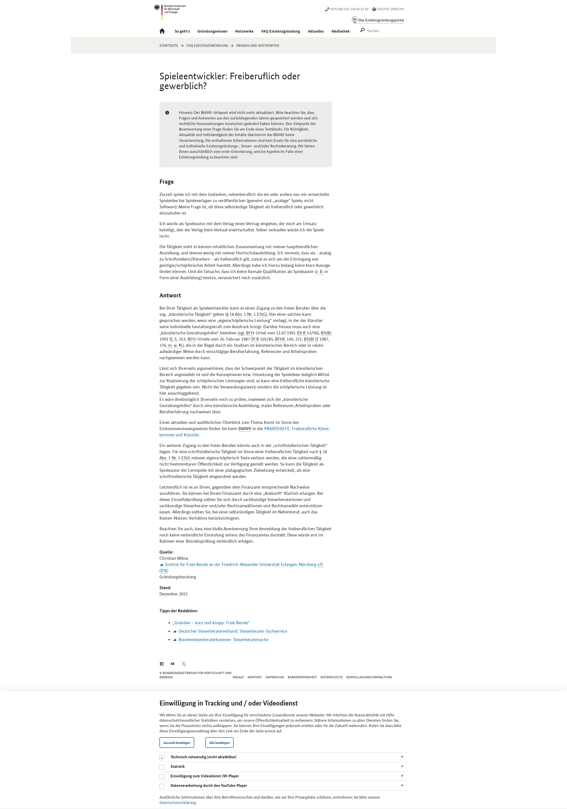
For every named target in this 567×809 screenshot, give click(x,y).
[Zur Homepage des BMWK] (170, 14)
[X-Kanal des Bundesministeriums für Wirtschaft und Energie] (184, 663)
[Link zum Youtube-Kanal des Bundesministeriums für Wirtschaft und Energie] (173, 663)
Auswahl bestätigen (176, 742)
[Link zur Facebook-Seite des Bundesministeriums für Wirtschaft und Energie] (161, 663)
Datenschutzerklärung (177, 802)
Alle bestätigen (219, 742)
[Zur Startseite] (163, 31)
